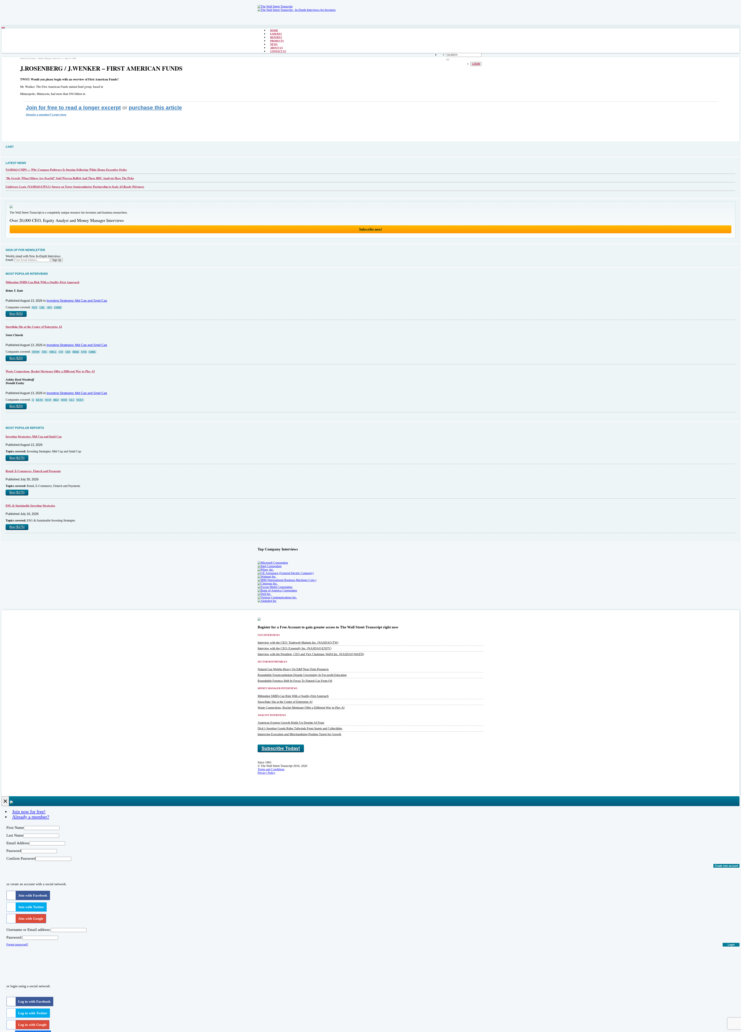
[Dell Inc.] (264, 594)
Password (13, 851)
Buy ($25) (16, 313)
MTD (64, 400)
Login (476, 64)
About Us (276, 47)
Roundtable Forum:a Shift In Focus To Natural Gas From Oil (295, 680)
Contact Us (278, 51)
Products (277, 40)
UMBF (58, 307)
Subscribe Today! (280, 748)
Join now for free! (29, 811)
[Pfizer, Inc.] (266, 569)
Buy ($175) (17, 458)
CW (61, 352)
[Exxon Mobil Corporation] (275, 587)
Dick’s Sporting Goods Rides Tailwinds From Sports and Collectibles (300, 728)
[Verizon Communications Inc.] (277, 597)
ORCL (53, 352)
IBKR (76, 352)
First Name (15, 827)
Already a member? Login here (46, 114)
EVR (83, 352)
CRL (42, 307)
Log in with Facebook (34, 1001)
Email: (10, 259)
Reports (276, 37)
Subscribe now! (370, 229)
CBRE (92, 352)
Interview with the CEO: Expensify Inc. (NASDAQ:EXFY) (294, 648)
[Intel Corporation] (270, 566)
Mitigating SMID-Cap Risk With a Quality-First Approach (42, 282)
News (273, 44)
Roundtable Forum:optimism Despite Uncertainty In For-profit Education (302, 675)
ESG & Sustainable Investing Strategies (30, 505)
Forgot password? (17, 944)
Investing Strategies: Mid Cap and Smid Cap (77, 300)
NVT (34, 307)
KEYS (39, 400)
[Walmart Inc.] (267, 576)
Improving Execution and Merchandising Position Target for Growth (299, 734)
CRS (67, 352)
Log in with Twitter (32, 1013)
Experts (276, 33)
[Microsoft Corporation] (273, 562)
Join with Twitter (31, 907)
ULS (71, 400)
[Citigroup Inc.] (268, 583)
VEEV (79, 400)
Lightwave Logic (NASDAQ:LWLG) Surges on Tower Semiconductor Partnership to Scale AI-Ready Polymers (75, 186)
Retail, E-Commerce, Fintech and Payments (33, 471)
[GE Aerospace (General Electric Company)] (286, 573)
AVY (49, 307)
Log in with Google (32, 1025)
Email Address (17, 843)
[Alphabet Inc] (267, 601)
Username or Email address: (28, 929)
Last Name (14, 835)
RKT (56, 400)
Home (274, 30)
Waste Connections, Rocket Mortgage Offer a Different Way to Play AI (50, 371)
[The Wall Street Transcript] (275, 6)
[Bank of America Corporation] (277, 590)
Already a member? (30, 816)
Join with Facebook (32, 895)
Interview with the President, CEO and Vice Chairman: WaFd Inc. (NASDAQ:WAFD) (311, 654)
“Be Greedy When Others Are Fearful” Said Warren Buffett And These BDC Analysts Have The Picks (70, 178)
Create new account (726, 865)
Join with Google (30, 918)
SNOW (36, 352)
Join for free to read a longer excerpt (73, 108)
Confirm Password (21, 858)
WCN (48, 400)
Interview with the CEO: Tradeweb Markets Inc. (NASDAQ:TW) (298, 642)
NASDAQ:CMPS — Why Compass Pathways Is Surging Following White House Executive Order (66, 169)
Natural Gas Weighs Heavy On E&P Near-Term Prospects (293, 669)
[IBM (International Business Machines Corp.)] (287, 580)
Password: (14, 937)
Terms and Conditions (271, 769)
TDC (44, 352)
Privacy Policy (266, 772)
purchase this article (155, 108)
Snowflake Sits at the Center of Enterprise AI (34, 327)
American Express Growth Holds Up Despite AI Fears (291, 722)
